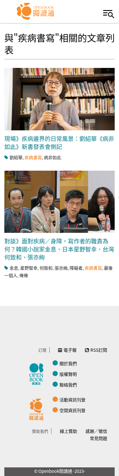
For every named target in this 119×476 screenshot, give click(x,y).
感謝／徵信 (96, 431)
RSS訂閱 (98, 350)
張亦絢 (61, 268)
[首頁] (36, 11)
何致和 (46, 268)
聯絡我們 (68, 385)
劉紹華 (16, 157)
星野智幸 (29, 268)
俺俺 (23, 275)
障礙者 (76, 268)
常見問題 (98, 438)
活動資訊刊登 (72, 400)
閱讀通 (38, 408)
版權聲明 (68, 374)
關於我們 (68, 363)
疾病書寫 (33, 157)
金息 (14, 268)
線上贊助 (68, 431)
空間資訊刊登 (72, 410)
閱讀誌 (38, 373)
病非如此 (52, 157)
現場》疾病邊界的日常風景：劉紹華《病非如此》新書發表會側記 (59, 142)
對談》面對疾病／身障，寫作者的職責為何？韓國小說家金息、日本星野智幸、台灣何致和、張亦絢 (59, 249)
